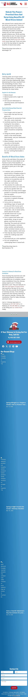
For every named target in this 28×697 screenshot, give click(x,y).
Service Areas (11, 694)
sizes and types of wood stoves (14, 286)
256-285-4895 (14, 306)
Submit (14, 688)
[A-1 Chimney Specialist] (9, 4)
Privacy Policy (19, 694)
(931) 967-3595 (15, 337)
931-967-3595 (15, 304)
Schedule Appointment (15, 342)
